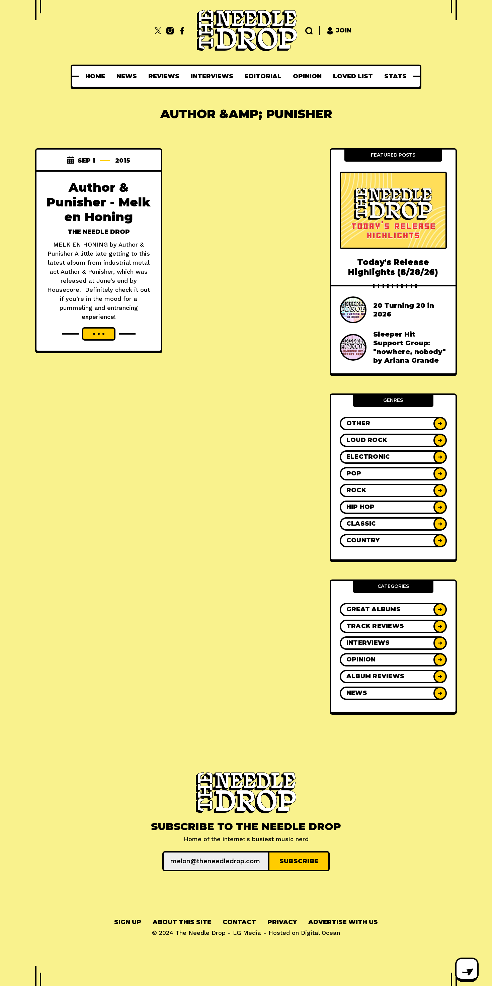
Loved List (353, 76)
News (126, 76)
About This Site (182, 922)
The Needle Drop (99, 232)
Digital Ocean (320, 932)
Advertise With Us (343, 922)
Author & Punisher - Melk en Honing (99, 202)
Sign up (127, 922)
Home (95, 76)
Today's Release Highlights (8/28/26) (393, 267)
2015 (122, 160)
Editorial (263, 76)
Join (343, 30)
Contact (239, 922)
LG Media (247, 932)
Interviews (212, 76)
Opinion (307, 76)
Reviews (163, 76)
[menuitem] (95, 76)
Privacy (282, 922)
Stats (395, 76)
